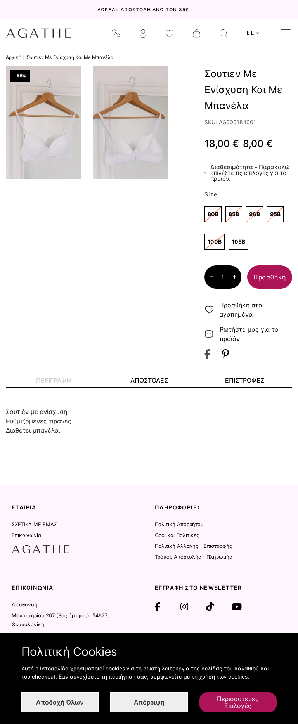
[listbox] (248, 230)
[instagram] (184, 606)
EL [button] (250, 33)
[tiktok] (210, 606)
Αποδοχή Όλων (60, 702)
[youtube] (237, 606)
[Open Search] (223, 33)
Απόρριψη (149, 702)
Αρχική (13, 57)
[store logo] (39, 33)
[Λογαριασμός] (143, 33)
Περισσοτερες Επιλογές (238, 702)
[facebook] (157, 606)
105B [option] (238, 241)
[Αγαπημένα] (169, 33)
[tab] (53, 380)
